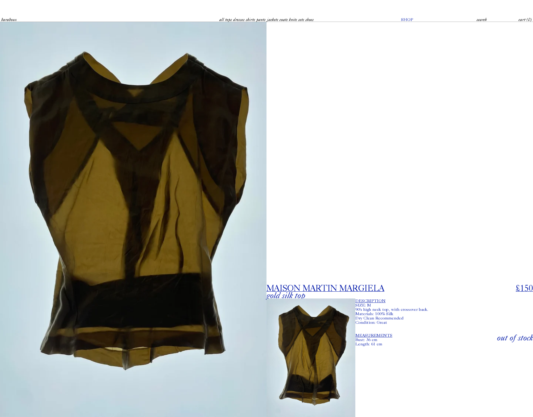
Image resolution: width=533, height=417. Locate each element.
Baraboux (9, 19)
